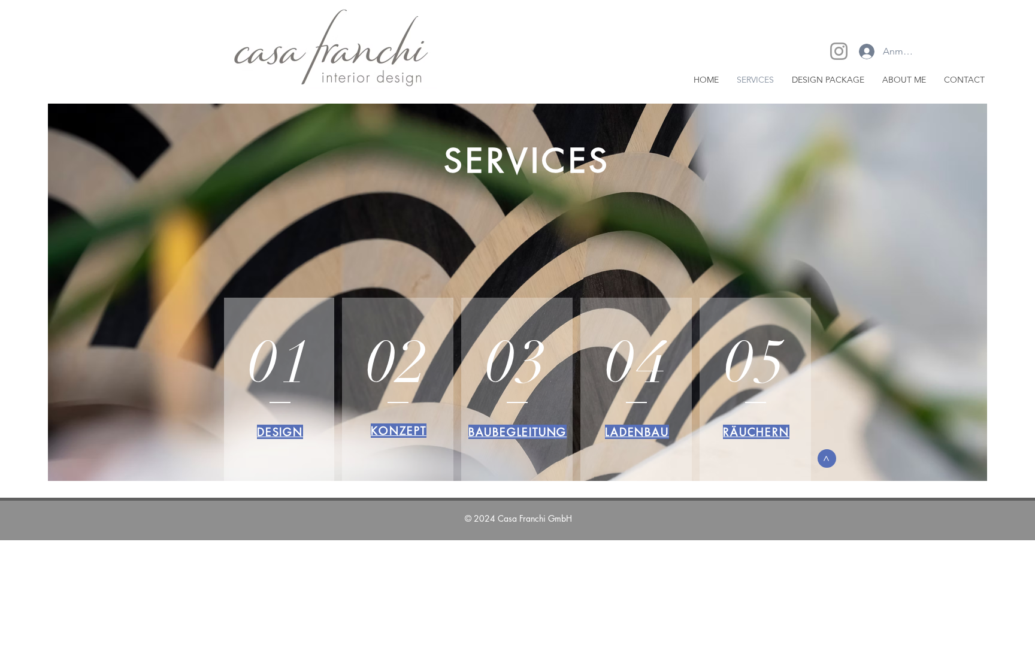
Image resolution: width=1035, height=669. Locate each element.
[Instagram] (839, 51)
